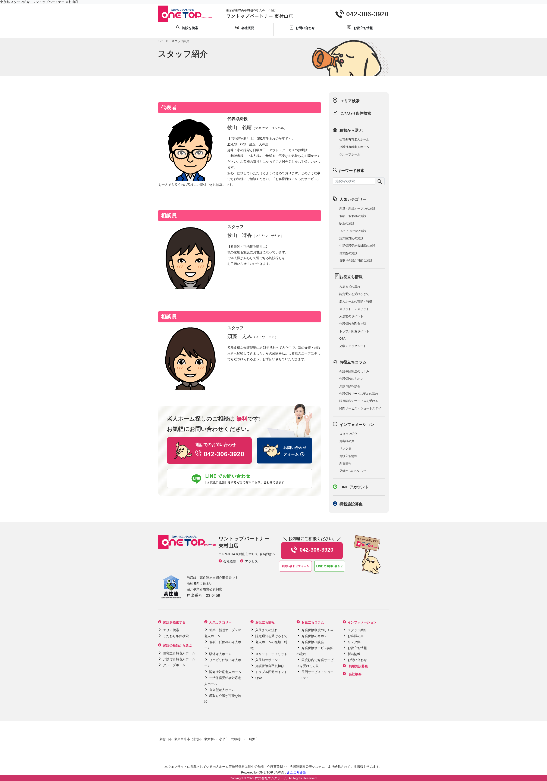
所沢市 (254, 739)
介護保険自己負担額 (352, 323)
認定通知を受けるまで (354, 294)
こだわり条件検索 (355, 113)
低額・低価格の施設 (352, 216)
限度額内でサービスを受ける (358, 401)
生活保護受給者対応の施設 (357, 245)
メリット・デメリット (354, 309)
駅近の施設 (346, 223)
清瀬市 (197, 739)
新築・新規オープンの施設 (357, 208)
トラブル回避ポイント (354, 331)
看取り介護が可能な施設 (355, 260)
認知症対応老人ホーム (225, 672)
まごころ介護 (296, 772)
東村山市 (165, 739)
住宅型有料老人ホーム (354, 139)
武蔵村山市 (239, 739)
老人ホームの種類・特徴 (355, 301)
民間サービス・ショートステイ (360, 408)
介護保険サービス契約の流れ (358, 393)
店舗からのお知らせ (352, 470)
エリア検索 (350, 101)
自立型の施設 (348, 253)
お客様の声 (346, 441)
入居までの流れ (349, 286)
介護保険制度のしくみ (354, 371)
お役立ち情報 (348, 456)
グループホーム (349, 154)
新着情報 (345, 463)
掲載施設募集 (351, 504)
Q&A (342, 338)
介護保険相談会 (349, 386)
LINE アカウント (354, 487)
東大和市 (210, 739)
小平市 (224, 739)
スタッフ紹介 (348, 434)
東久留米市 (182, 739)
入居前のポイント (351, 316)
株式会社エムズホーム (271, 778)
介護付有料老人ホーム (354, 147)
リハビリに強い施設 (352, 231)
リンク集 (345, 448)
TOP (160, 40)
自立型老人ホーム (222, 690)
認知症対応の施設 (351, 238)
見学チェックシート (352, 346)
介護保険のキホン (351, 378)
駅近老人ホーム (220, 654)
